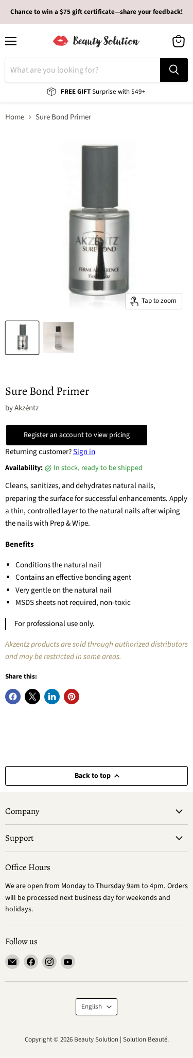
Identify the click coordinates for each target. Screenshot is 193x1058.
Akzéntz (26, 408)
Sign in (84, 451)
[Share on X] (32, 696)
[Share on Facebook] (13, 696)
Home (14, 117)
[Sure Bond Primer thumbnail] (22, 337)
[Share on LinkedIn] (52, 696)
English (91, 1006)
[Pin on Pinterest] (71, 696)
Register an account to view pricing (77, 435)
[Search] (174, 70)
